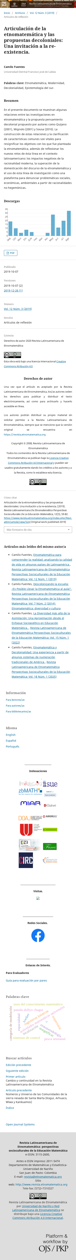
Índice (10, 1108)
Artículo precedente (19, 1090)
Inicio (7, 13)
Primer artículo (15, 1076)
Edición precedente (18, 1065)
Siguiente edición (17, 1071)
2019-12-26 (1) (13, 290)
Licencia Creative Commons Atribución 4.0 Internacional (37, 1216)
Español (11, 740)
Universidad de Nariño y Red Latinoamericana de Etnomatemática (36, 1208)
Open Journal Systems (20, 1124)
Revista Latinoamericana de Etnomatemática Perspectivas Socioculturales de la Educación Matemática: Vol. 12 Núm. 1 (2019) (41, 574)
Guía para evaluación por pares (26, 980)
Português (12, 746)
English (11, 735)
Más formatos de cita (19, 529)
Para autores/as (15, 705)
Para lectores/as (15, 699)
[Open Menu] (4, 4)
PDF (12, 253)
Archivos (20, 13)
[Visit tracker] (38, 899)
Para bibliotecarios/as (18, 711)
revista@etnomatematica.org (43, 1176)
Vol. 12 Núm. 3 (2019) (42, 13)
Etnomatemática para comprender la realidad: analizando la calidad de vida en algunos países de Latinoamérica (42, 559)
